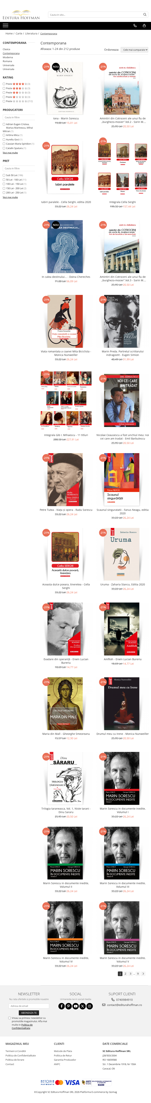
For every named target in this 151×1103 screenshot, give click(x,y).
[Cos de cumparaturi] (144, 25)
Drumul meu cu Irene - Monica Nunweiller (122, 734)
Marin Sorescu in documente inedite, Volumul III (123, 884)
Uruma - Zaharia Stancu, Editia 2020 (122, 584)
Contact (10, 1064)
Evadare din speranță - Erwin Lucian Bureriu (66, 660)
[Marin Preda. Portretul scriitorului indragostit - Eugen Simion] (122, 321)
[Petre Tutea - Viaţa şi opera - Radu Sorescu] (66, 479)
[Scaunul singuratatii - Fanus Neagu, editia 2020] (122, 479)
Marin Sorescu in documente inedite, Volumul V (123, 959)
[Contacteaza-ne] (135, 25)
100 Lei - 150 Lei (14, 183)
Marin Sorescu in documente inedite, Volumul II (66, 884)
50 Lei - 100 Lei (14, 179)
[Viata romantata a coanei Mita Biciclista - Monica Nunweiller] (66, 321)
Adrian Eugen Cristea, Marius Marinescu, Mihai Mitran (18, 127)
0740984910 (124, 1000)
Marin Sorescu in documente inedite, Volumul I (123, 810)
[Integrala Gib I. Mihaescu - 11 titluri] (66, 400)
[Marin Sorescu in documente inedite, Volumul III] (122, 853)
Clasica (6, 49)
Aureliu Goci (12, 139)
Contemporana (11, 53)
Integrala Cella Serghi (122, 202)
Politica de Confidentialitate (22, 1026)
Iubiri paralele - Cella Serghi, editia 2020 (66, 202)
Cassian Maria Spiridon (18, 143)
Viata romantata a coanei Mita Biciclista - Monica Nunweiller (66, 353)
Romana (7, 61)
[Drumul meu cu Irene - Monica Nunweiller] (122, 703)
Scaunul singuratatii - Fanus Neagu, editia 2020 (123, 511)
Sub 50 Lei (11, 175)
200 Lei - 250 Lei (14, 192)
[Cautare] (145, 15)
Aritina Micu (12, 135)
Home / (10, 33)
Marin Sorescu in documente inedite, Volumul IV (66, 959)
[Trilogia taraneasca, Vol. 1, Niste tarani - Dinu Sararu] (66, 778)
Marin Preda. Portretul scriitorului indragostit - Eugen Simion (123, 353)
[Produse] (6, 26)
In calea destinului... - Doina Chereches (66, 277)
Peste (9, 83)
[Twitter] (82, 1006)
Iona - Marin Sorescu (66, 118)
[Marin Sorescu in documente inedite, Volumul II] (66, 853)
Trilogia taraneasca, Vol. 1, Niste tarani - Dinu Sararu (66, 810)
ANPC (57, 1064)
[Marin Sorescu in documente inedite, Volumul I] (122, 778)
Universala (8, 65)
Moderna (8, 57)
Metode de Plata (63, 1051)
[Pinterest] (68, 1006)
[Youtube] (75, 1006)
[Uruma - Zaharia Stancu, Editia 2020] (122, 554)
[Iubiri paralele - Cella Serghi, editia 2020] (66, 167)
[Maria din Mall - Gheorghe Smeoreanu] (66, 703)
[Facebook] (61, 1006)
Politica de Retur (63, 1055)
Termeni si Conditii (16, 1051)
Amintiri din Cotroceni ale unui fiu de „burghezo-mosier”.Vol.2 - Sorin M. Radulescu (123, 120)
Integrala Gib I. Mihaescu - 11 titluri (66, 435)
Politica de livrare (15, 1059)
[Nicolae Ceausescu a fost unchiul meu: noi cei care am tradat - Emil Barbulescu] (122, 400)
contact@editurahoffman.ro (124, 1005)
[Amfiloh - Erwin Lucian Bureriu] (122, 629)
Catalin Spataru (14, 148)
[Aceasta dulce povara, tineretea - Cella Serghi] (66, 554)
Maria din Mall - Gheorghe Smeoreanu (66, 734)
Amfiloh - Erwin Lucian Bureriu (123, 659)
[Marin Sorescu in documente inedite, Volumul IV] (66, 927)
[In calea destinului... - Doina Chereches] (66, 246)
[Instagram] (89, 1006)
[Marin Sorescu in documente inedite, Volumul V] (122, 927)
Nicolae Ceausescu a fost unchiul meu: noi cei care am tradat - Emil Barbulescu (122, 436)
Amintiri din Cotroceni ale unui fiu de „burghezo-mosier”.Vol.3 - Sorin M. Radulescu (123, 278)
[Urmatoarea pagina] (143, 973)
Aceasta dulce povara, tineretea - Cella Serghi (66, 586)
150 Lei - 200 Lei (14, 188)
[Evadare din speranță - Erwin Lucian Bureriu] (66, 629)
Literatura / (32, 33)
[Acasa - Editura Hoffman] (21, 14)
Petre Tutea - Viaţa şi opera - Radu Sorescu (66, 510)
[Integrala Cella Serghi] (122, 167)
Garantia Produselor (65, 1059)
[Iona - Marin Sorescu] (66, 88)
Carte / (20, 33)
